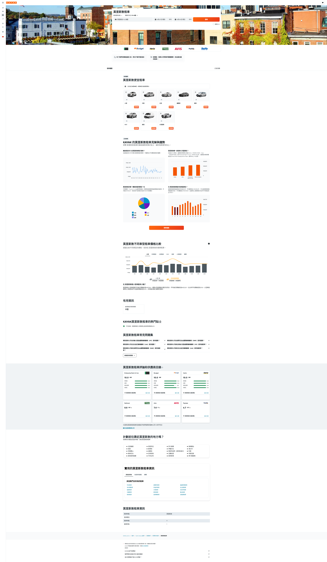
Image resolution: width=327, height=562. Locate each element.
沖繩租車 (129, 492)
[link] (166, 228)
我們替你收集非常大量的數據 (133, 554)
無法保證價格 (145, 546)
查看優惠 (136, 107)
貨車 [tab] (173, 254)
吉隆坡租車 (183, 494)
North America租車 (140, 535)
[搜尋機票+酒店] (3, 18)
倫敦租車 (129, 490)
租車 (133, 535)
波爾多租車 (156, 485)
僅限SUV (217, 24)
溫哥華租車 (156, 494)
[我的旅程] (3, 32)
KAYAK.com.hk (126, 535)
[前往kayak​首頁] (11, 3)
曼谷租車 (182, 492)
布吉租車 (129, 485)
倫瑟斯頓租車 (183, 485)
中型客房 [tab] (153, 254)
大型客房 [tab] (161, 254)
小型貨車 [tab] (179, 254)
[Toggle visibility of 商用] (134, 215)
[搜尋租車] (3, 15)
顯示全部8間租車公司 (128, 428)
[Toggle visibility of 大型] (147, 215)
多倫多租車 (156, 487)
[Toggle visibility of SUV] (147, 213)
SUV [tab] (167, 254)
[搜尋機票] (3, 8)
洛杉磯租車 (130, 487)
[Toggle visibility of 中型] (134, 213)
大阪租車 (155, 490)
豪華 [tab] (185, 254)
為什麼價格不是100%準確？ (133, 557)
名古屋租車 (183, 487)
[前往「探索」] (3, 23)
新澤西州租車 (156, 535)
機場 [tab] (145, 474)
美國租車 (148, 535)
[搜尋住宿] (3, 11)
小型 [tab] (147, 254)
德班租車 (155, 492)
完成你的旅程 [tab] (138, 474)
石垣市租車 (183, 490)
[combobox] (117, 15)
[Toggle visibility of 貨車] (134, 217)
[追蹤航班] (3, 27)
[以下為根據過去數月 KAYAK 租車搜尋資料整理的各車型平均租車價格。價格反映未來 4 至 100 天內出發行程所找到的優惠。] (209, 244)
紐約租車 (129, 494)
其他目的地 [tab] (129, 474)
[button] (3, 3)
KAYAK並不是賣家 (130, 551)
